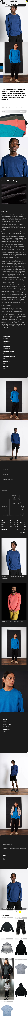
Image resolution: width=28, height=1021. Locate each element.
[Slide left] (21, 532)
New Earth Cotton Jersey (9, 181)
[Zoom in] (14, 21)
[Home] (14, 1)
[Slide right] (24, 532)
